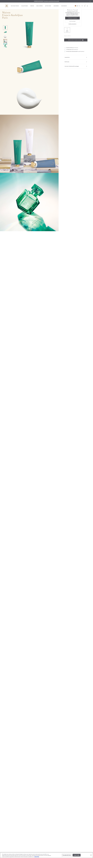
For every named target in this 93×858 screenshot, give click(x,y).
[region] (46, 855)
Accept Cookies (76, 855)
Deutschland (72, 21)
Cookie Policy (36, 856)
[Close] (91, 855)
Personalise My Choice (67, 855)
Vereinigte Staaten (72, 18)
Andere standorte (72, 23)
